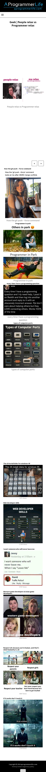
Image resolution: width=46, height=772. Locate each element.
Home (14, 767)
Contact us (20, 767)
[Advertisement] (23, 53)
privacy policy (29, 767)
